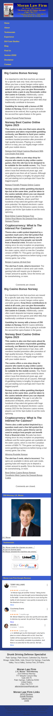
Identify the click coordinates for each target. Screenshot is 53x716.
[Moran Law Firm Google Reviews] (26, 594)
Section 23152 (10, 55)
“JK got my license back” (11, 549)
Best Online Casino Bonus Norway (20, 473)
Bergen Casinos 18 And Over (18, 262)
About (7, 28)
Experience (9, 37)
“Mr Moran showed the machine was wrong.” (19, 552)
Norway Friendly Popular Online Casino (22, 185)
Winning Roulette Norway (16, 454)
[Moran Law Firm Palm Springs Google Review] (26, 635)
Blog (6, 46)
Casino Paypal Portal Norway (18, 118)
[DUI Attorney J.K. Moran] (26, 517)
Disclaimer (8, 60)
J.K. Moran (6, 537)
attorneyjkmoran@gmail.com (26, 686)
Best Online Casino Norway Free (19, 216)
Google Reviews (26, 696)
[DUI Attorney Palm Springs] (26, 614)
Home (6, 23)
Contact (7, 64)
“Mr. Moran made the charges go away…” (18, 547)
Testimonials (9, 32)
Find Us (7, 51)
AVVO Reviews (26, 694)
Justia (26, 700)
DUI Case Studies (11, 41)
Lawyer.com (26, 698)
